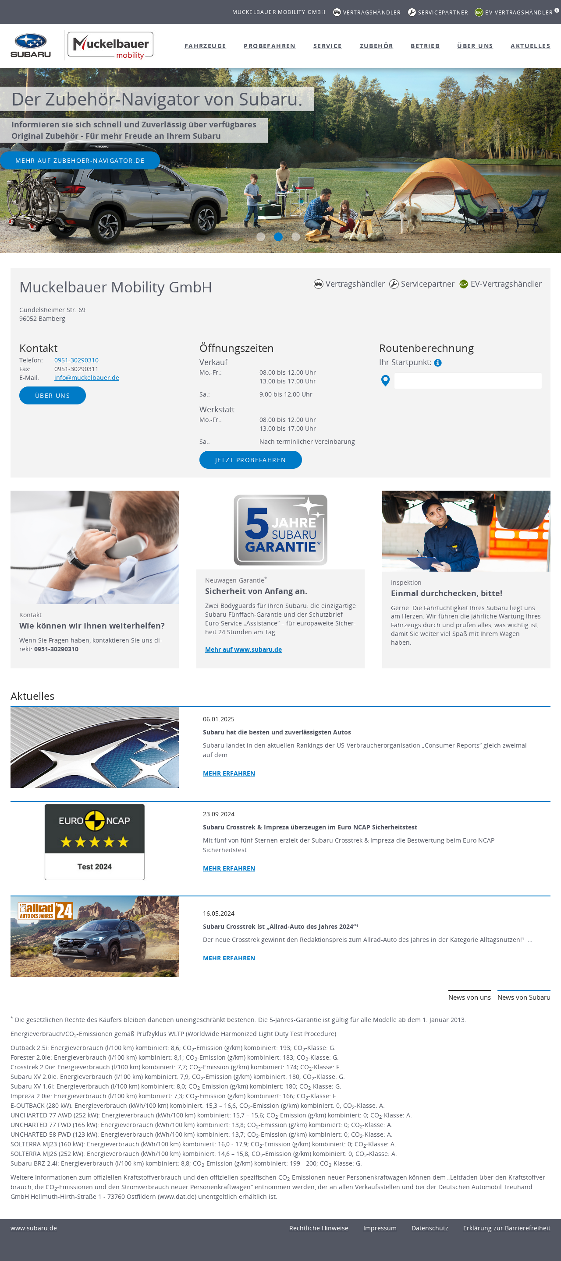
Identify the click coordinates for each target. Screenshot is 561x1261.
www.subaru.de (34, 1228)
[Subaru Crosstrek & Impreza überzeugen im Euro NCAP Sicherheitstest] (95, 842)
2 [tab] (278, 236)
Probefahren (269, 46)
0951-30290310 (76, 360)
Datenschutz (430, 1228)
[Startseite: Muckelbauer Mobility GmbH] (31, 45)
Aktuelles (530, 46)
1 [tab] (260, 236)
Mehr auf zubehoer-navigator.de (80, 160)
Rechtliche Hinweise (318, 1228)
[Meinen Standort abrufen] (385, 381)
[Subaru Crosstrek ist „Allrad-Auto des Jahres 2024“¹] (95, 936)
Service (327, 46)
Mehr (229, 773)
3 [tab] (295, 236)
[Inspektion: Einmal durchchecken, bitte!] (466, 531)
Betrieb (425, 46)
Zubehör (377, 46)
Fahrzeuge (206, 46)
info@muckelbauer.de (86, 377)
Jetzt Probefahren (251, 460)
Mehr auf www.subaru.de (243, 649)
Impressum (380, 1228)
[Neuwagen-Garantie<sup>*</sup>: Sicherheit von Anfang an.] (280, 530)
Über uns (475, 46)
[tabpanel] (280, 161)
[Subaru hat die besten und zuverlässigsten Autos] (95, 747)
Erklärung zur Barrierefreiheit (506, 1228)
